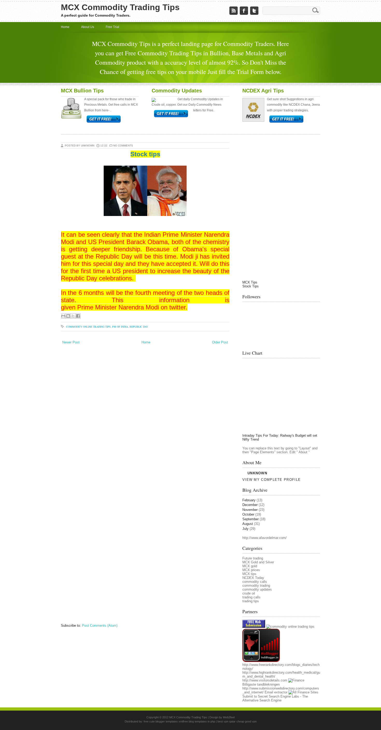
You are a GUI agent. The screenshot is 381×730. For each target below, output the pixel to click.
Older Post (220, 342)
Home (65, 27)
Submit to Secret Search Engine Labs (270, 696)
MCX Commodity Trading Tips (120, 7)
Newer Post (71, 342)
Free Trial (112, 27)
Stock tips (145, 154)
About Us (87, 27)
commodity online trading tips (88, 326)
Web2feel (229, 717)
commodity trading (256, 585)
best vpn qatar (226, 721)
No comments (123, 145)
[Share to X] (73, 316)
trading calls (251, 597)
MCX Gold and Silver (258, 562)
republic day (139, 326)
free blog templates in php (199, 721)
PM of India (120, 326)
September (250, 519)
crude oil (248, 593)
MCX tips (249, 574)
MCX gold (249, 566)
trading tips (250, 601)
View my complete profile (271, 480)
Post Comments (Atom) (99, 625)
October (248, 514)
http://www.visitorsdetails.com (264, 680)
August (247, 524)
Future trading (252, 558)
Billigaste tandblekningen (261, 684)
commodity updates (257, 589)
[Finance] (296, 680)
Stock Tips (250, 286)
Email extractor (276, 692)
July (245, 529)
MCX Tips (249, 282)
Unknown (257, 473)
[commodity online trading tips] (290, 626)
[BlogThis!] (68, 316)
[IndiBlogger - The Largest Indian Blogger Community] (261, 661)
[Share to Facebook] (78, 316)
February (249, 500)
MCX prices (251, 570)
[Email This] (63, 316)
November (250, 510)
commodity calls (254, 582)
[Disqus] (145, 416)
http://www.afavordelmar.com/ (264, 538)
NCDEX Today (253, 578)
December (250, 505)
